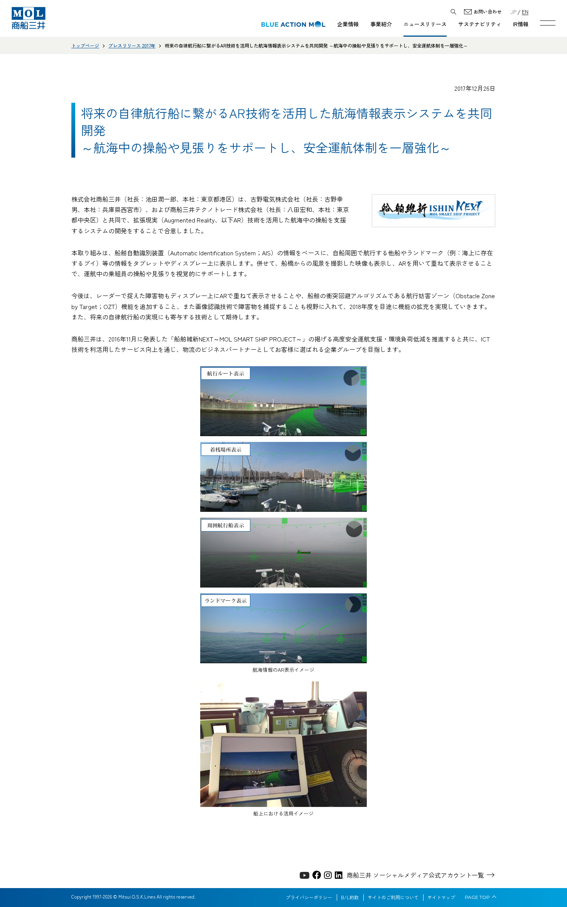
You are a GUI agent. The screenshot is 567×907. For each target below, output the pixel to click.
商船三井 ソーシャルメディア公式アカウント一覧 (415, 875)
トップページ (85, 45)
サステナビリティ (479, 24)
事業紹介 (381, 24)
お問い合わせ (487, 12)
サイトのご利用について (393, 897)
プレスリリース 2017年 (131, 45)
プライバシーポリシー (309, 897)
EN (525, 11)
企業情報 (348, 24)
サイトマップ (441, 897)
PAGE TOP (477, 897)
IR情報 (520, 24)
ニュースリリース (425, 24)
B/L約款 (350, 897)
